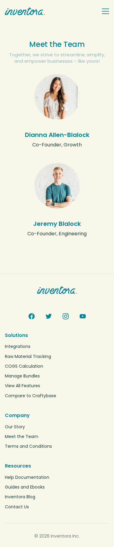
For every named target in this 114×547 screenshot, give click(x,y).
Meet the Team (21, 436)
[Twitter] (49, 316)
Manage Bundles (22, 376)
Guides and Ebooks (25, 487)
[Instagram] (66, 316)
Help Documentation (27, 477)
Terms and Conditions (28, 446)
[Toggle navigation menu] (105, 11)
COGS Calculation (24, 366)
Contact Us (17, 507)
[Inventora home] (50, 11)
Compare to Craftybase (30, 396)
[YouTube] (83, 316)
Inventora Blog (20, 497)
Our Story (15, 427)
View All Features (22, 386)
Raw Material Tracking (28, 356)
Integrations (17, 346)
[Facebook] (32, 316)
